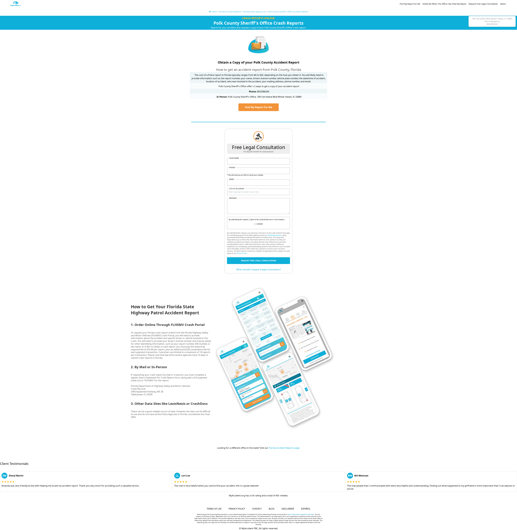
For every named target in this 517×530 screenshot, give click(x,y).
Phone (232, 167)
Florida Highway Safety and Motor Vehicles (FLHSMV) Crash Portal (169, 334)
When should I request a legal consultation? (258, 269)
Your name (234, 158)
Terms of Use (242, 253)
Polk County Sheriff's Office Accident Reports (288, 11)
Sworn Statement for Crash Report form (159, 377)
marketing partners (274, 235)
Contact (257, 508)
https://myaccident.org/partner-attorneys (300, 514)
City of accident (236, 189)
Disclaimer (288, 508)
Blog (272, 508)
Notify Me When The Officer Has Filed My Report (444, 4)
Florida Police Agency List (254, 11)
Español (305, 508)
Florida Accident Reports (230, 11)
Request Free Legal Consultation (483, 4)
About (503, 4)
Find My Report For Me (410, 4)
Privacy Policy (237, 508)
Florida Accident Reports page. (284, 447)
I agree (259, 224)
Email (231, 179)
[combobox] (258, 191)
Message (233, 198)
